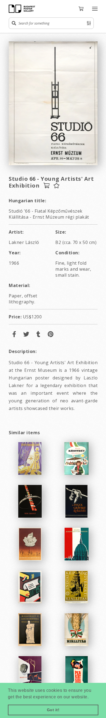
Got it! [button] (53, 710)
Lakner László (24, 242)
